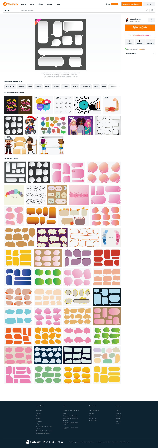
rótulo (47, 87)
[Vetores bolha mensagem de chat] (108, 125)
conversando (86, 87)
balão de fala (10, 87)
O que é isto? (142, 49)
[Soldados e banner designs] (20, 145)
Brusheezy (39, 410)
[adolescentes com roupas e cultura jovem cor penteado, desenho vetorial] (80, 125)
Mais (58, 4)
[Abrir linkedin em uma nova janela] (50, 442)
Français (118, 421)
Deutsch (118, 418)
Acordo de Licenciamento (71, 410)
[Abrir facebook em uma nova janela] (44, 442)
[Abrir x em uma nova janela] (59, 442)
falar (30, 87)
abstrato (65, 87)
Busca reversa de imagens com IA (44, 427)
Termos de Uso (100, 442)
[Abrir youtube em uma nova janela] (62, 442)
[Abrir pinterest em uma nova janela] (53, 442)
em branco (113, 87)
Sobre (91, 416)
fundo (96, 87)
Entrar (149, 4)
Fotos (32, 4)
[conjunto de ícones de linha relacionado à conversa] (63, 105)
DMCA (65, 413)
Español (118, 413)
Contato (91, 413)
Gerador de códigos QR (43, 433)
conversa (21, 87)
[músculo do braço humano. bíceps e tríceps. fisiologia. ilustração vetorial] (112, 105)
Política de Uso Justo (125, 442)
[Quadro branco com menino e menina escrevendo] (51, 145)
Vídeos (40, 4)
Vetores (23, 4)
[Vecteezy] (10, 4)
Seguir (152, 21)
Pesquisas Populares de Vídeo (70, 427)
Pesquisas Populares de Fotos (70, 423)
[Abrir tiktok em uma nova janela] (56, 442)
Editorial (49, 4)
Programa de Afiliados (70, 416)
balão (104, 87)
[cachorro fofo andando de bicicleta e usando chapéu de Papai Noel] (31, 125)
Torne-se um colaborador (93, 419)
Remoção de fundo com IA (44, 431)
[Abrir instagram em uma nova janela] (47, 442)
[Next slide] (118, 86)
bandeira (38, 87)
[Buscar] (147, 10)
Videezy (38, 416)
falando (56, 87)
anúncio (75, 87)
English (118, 410)
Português (119, 416)
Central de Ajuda (94, 410)
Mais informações (131, 53)
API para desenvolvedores (44, 424)
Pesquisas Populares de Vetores (70, 419)
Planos (108, 4)
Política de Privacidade (112, 442)
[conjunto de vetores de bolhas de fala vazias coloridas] (53, 125)
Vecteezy (38, 413)
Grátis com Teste (140, 28)
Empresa (38, 418)
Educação (39, 421)
